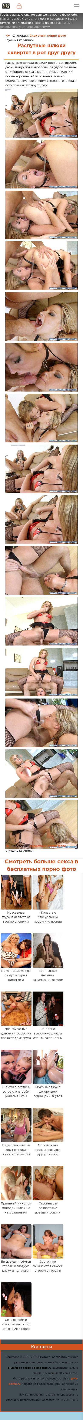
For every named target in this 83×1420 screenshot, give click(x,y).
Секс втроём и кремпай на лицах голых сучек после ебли (16, 1327)
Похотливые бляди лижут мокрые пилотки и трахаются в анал (16, 978)
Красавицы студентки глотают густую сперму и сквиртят (16, 919)
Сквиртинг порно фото (48, 36)
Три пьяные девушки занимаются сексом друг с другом (48, 978)
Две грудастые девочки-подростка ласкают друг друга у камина (16, 1036)
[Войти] (19, 6)
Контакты (41, 1347)
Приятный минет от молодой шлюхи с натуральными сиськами (16, 1210)
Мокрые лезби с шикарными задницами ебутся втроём (48, 1094)
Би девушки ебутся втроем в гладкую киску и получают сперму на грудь (16, 1269)
